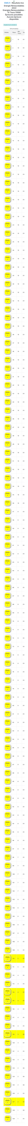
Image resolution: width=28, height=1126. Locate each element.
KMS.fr (7, 3)
